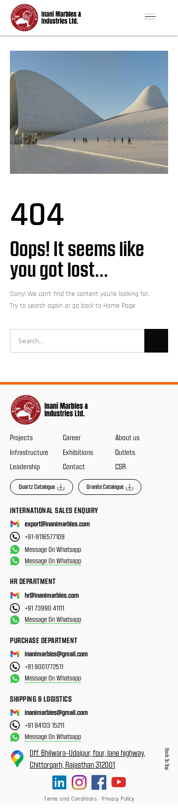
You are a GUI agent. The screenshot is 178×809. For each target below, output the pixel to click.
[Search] (156, 341)
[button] (150, 17)
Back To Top (167, 759)
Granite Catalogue (105, 486)
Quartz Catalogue (37, 486)
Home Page (119, 305)
